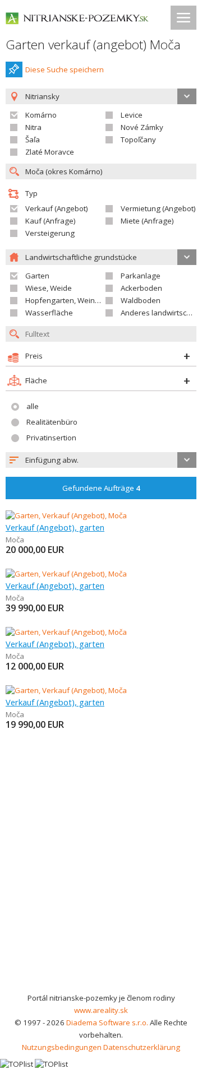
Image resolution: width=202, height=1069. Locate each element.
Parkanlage (140, 276)
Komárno (41, 115)
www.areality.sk (101, 1010)
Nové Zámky (142, 127)
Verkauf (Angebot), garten (55, 527)
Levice (132, 115)
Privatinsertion (51, 438)
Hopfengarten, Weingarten (71, 300)
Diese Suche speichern (64, 69)
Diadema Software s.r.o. (107, 1022)
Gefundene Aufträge (101, 488)
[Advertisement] (101, 885)
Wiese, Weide (48, 288)
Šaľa (32, 139)
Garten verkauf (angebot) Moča (93, 44)
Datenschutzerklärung (141, 1047)
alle (32, 406)
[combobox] (101, 460)
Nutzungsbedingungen (62, 1047)
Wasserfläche (49, 313)
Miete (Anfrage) (147, 221)
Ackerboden (141, 288)
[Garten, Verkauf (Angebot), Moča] (66, 515)
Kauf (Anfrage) (50, 221)
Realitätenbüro (51, 422)
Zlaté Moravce (49, 152)
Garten (37, 276)
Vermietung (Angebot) (158, 208)
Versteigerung (50, 233)
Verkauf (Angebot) (56, 208)
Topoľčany (138, 139)
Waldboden (140, 300)
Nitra (33, 127)
